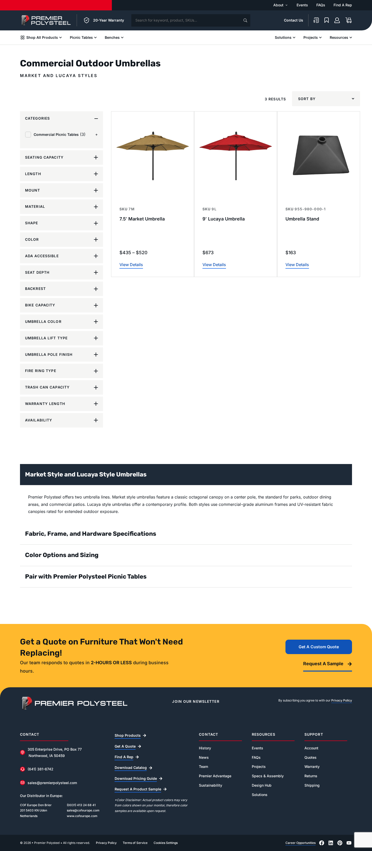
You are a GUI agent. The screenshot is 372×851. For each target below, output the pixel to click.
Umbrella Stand (302, 218)
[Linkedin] (331, 843)
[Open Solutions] (294, 37)
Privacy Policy (341, 700)
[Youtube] (349, 843)
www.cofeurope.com (82, 816)
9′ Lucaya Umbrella (223, 218)
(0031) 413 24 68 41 (81, 805)
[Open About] (286, 5)
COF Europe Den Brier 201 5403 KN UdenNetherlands (36, 810)
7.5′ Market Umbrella (142, 218)
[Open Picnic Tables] (95, 37)
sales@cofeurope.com (83, 810)
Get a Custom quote (319, 646)
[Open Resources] (350, 37)
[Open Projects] (320, 37)
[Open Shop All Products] (60, 37)
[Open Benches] (122, 37)
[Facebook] (322, 843)
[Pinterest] (340, 843)
